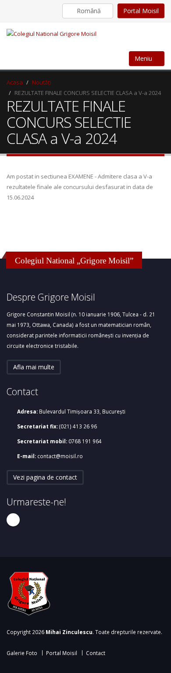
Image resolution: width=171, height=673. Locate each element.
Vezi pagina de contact (45, 477)
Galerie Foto (22, 652)
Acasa (15, 82)
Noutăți (41, 82)
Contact (95, 652)
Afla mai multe (33, 367)
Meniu (144, 58)
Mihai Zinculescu (69, 631)
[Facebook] (13, 519)
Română (89, 11)
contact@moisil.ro (60, 455)
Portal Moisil (141, 11)
